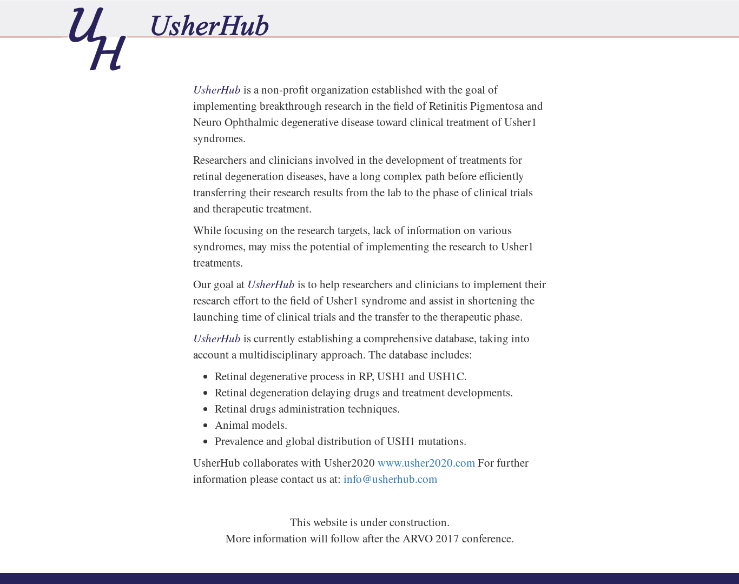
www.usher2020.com (426, 462)
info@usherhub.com (390, 478)
